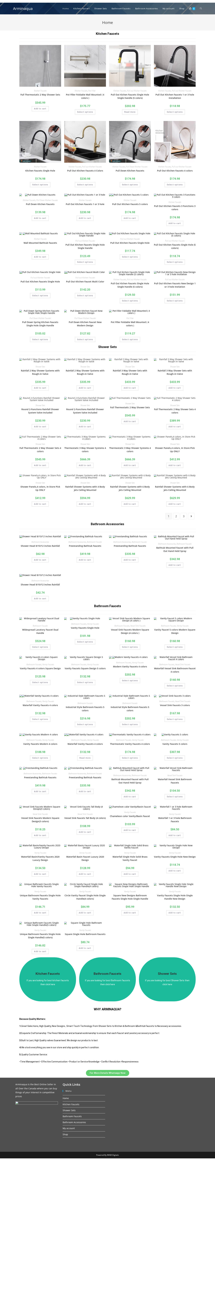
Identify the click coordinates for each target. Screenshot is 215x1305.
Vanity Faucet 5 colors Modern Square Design (174, 631)
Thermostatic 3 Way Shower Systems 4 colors (85, 449)
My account (69, 1128)
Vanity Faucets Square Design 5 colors (85, 668)
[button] (107, 1073)
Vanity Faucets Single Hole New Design (175, 856)
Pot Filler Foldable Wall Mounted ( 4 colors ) (85, 96)
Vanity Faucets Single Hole (85, 627)
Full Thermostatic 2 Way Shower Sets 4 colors (175, 411)
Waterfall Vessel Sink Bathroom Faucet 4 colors (175, 670)
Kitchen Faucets (107, 34)
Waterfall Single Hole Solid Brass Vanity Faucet (130, 858)
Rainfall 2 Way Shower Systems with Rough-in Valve (40, 372)
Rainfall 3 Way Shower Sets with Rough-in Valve (130, 372)
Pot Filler (91, 90)
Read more (130, 112)
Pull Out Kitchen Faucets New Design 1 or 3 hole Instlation (175, 285)
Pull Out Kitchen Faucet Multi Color (85, 281)
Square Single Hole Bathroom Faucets (85, 934)
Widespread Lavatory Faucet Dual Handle (40, 631)
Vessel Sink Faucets (137, 625)
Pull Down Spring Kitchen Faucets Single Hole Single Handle (40, 324)
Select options (85, 112)
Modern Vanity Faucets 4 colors (130, 666)
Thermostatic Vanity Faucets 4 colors (130, 743)
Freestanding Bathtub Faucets (85, 545)
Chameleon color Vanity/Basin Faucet (130, 816)
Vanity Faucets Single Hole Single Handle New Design (175, 897)
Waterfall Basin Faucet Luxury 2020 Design (85, 858)
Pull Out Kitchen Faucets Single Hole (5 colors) (175, 246)
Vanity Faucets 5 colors (174, 743)
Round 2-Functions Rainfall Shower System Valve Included (40, 411)
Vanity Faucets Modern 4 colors (40, 743)
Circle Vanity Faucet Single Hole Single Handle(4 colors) (85, 897)
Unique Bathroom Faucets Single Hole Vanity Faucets (40, 897)
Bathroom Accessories (40, 542)
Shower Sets (40, 366)
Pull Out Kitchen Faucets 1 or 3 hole (85, 204)
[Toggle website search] (201, 8)
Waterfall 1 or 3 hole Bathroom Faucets (175, 820)
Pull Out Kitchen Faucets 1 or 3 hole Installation (175, 96)
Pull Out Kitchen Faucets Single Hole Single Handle (85, 246)
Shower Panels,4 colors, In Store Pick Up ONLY (175, 449)
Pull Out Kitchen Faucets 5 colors (130, 204)
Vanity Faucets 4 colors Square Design (40, 668)
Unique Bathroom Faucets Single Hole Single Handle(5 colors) (40, 936)
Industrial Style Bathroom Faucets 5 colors (85, 709)
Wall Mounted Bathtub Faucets (40, 242)
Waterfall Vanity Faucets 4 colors (40, 705)
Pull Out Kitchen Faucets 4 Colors (85, 170)
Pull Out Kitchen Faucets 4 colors (175, 170)
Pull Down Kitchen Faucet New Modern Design (85, 324)
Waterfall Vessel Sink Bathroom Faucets (175, 781)
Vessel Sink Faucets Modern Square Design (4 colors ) (130, 631)
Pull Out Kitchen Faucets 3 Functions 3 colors (174, 208)
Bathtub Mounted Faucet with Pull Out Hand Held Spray (174, 549)
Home (66, 1098)
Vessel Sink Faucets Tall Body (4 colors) (85, 818)
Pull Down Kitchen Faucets (136, 166)
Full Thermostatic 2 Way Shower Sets (40, 94)
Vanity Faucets (93, 624)
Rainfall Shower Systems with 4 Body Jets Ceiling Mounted (85, 488)
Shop (65, 1134)
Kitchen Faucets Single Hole (40, 170)
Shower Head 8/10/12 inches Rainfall (40, 545)
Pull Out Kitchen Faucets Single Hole (130, 242)
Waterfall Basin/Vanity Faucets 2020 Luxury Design (40, 858)
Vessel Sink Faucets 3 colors (175, 705)
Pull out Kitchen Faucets (137, 90)
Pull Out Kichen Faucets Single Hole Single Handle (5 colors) (130, 96)
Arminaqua (23, 8)
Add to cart (40, 109)
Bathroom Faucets (94, 542)
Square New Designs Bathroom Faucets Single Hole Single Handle (130, 897)
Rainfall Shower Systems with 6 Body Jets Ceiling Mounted (130, 488)
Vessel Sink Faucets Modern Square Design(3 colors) (40, 820)
